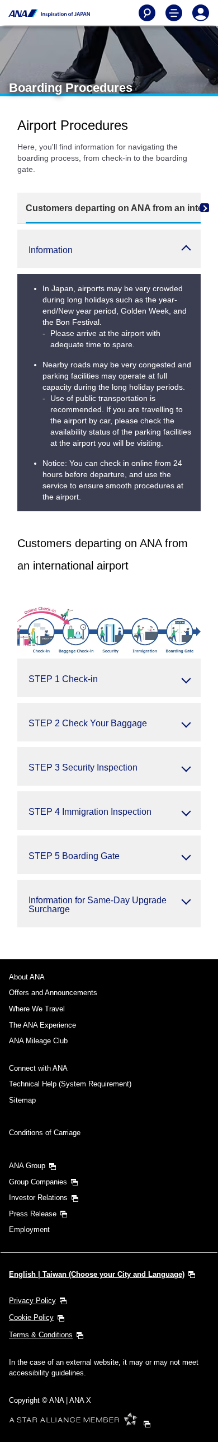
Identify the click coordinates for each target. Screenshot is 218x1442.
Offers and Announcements (53, 992)
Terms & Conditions (41, 1335)
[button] (109, 249)
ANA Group (27, 1165)
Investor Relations (38, 1197)
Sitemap (22, 1100)
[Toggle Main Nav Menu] (173, 12)
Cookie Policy (31, 1317)
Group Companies (38, 1182)
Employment (29, 1229)
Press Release (32, 1214)
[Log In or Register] (200, 12)
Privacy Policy (32, 1300)
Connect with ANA (38, 1068)
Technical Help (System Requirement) (70, 1084)
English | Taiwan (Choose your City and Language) (96, 1274)
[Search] (147, 12)
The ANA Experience (42, 1025)
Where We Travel (37, 1009)
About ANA (27, 977)
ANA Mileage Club (38, 1041)
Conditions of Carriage (44, 1132)
